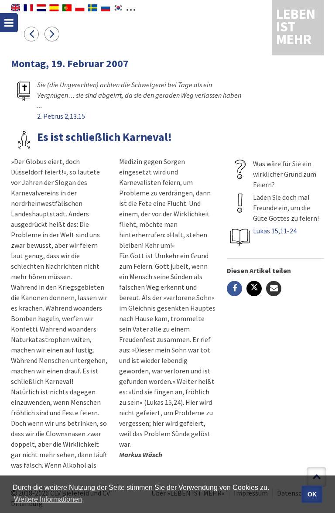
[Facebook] (234, 288)
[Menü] (9, 22)
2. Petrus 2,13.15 (61, 116)
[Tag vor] (54, 33)
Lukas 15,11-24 (275, 230)
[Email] (273, 288)
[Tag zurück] (34, 33)
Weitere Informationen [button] (48, 499)
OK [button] (312, 494)
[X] (254, 288)
